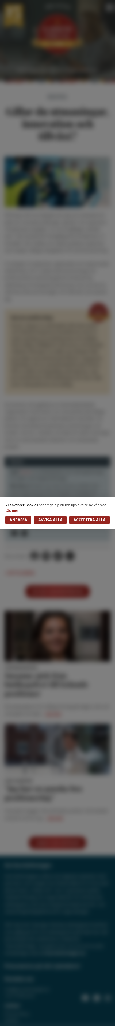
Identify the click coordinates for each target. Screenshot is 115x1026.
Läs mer (11, 510)
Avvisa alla (50, 519)
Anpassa (18, 519)
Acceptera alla (90, 519)
